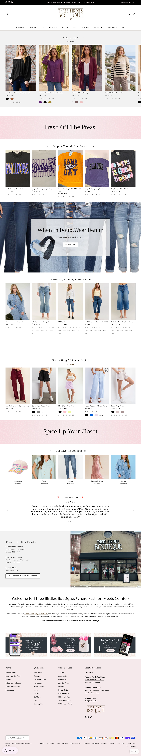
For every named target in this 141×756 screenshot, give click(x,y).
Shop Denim (70, 245)
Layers (36, 693)
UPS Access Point (65, 704)
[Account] (129, 14)
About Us (61, 673)
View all (70, 41)
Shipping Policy (64, 697)
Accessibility (62, 676)
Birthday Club (11, 673)
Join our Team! (50, 743)
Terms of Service (64, 700)
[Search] (7, 14)
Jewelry (36, 690)
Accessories (86, 27)
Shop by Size (112, 27)
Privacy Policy (63, 690)
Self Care (37, 697)
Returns (111, 743)
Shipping (104, 743)
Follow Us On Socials (13, 683)
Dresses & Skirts (40, 680)
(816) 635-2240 (12, 570)
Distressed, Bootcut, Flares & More (70, 279)
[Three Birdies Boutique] (70, 14)
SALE (123, 27)
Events (8, 680)
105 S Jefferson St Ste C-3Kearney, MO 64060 (95, 679)
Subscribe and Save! (13, 686)
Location (61, 686)
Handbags (38, 683)
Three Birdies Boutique (17, 743)
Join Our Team (63, 683)
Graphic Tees (53, 27)
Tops (42, 27)
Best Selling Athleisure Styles (70, 360)
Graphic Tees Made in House (70, 146)
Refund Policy (63, 693)
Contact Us (62, 680)
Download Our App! (13, 676)
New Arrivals (20, 27)
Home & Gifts (99, 27)
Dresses (75, 27)
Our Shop (65, 743)
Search (42, 743)
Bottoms (65, 27)
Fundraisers (10, 690)
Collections (32, 27)
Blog (58, 743)
